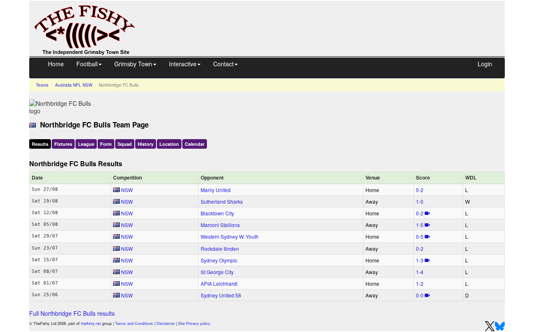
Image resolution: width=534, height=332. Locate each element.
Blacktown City (217, 213)
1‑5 (419, 224)
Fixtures (63, 144)
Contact (223, 64)
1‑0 (419, 201)
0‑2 (419, 189)
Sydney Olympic (219, 260)
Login (485, 64)
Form (106, 144)
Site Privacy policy (194, 323)
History (146, 144)
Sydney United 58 (221, 295)
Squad (125, 144)
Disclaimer (165, 323)
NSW (127, 189)
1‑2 (419, 283)
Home (56, 64)
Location (169, 144)
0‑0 (419, 295)
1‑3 (419, 260)
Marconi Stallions (220, 224)
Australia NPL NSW (73, 85)
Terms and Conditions (134, 323)
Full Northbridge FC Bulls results (72, 313)
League (86, 144)
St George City (217, 271)
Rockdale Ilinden (220, 248)
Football (87, 64)
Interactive (182, 64)
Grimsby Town (133, 64)
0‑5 (419, 236)
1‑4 (419, 271)
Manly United (216, 189)
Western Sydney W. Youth (230, 236)
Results (40, 144)
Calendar (194, 144)
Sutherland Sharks (222, 201)
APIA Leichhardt (219, 283)
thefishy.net (91, 323)
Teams (42, 85)
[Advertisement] (327, 20)
